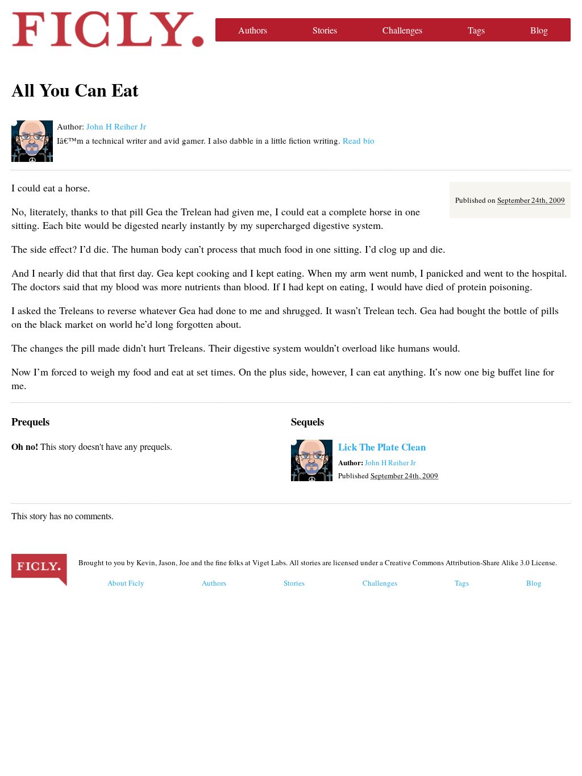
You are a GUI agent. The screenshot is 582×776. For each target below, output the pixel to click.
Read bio (359, 140)
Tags (476, 30)
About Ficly (125, 583)
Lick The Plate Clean (382, 447)
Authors (252, 30)
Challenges (402, 30)
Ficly (107, 29)
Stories (325, 30)
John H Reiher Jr (116, 126)
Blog (539, 30)
